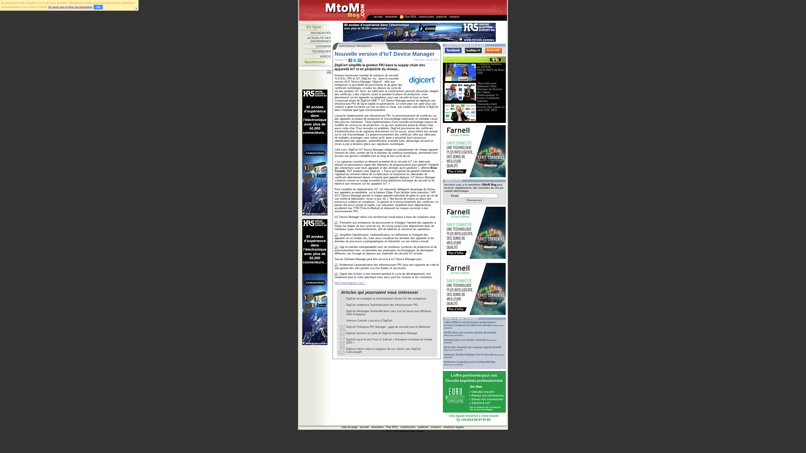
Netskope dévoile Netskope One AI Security (468, 354)
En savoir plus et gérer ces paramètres (70, 7)
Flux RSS (410, 16)
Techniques (321, 51)
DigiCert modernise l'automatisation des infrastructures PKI (382, 304)
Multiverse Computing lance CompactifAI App (469, 362)
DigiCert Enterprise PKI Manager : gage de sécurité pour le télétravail (388, 326)
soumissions (426, 16)
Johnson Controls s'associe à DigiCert (369, 320)
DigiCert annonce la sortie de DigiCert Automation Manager (381, 333)
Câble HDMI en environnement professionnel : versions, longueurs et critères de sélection (470, 324)
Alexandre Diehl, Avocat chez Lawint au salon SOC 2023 (491, 107)
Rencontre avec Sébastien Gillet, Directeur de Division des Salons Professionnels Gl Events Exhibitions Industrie (489, 92)
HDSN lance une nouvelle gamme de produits (470, 332)
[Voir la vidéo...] (460, 81)
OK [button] (98, 7)
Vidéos (325, 56)
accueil (378, 16)
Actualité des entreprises (319, 39)
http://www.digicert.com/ (349, 282)
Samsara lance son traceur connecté (465, 339)
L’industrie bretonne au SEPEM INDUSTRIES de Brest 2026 (491, 68)
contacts (454, 16)
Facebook (453, 50)
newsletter (391, 16)
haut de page (349, 427)
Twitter (473, 50)
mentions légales (454, 427)
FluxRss (493, 50)
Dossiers (323, 46)
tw (355, 60)
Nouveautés (321, 33)
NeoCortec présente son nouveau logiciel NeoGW (472, 347)
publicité (442, 16)
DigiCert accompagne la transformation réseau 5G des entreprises (386, 298)
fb (350, 60)
